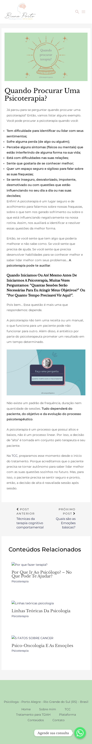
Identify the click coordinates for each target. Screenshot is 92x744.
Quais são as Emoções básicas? (66, 511)
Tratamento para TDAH (33, 714)
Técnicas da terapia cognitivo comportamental (30, 511)
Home (26, 709)
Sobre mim (47, 709)
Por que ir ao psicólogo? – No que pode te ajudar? (42, 574)
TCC (15, 455)
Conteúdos (36, 720)
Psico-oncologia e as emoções (42, 645)
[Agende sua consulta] (80, 733)
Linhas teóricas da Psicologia (41, 610)
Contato (58, 720)
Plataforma (67, 714)
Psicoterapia (20, 581)
